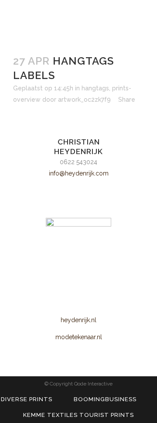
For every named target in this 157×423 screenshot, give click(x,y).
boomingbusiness (105, 399)
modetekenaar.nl (78, 337)
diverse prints (26, 399)
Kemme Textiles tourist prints (78, 415)
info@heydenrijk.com (79, 173)
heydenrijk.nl (78, 319)
